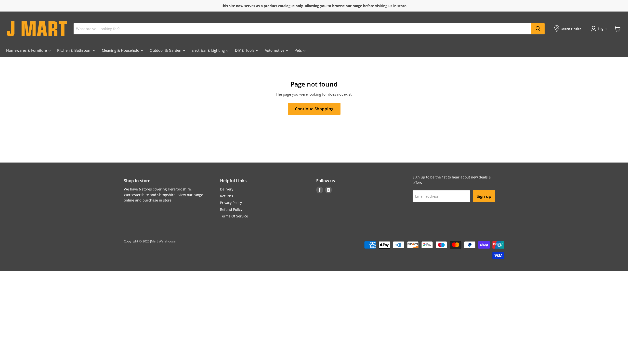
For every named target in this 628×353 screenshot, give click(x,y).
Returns (226, 196)
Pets (299, 50)
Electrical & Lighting (209, 50)
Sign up (484, 196)
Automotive (275, 50)
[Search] (538, 28)
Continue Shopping (314, 109)
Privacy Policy (231, 202)
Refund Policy (231, 209)
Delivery (226, 189)
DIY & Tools (245, 50)
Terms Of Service (234, 216)
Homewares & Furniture (27, 50)
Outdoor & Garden (166, 50)
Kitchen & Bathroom (74, 50)
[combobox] (302, 28)
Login (602, 28)
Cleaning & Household (121, 50)
